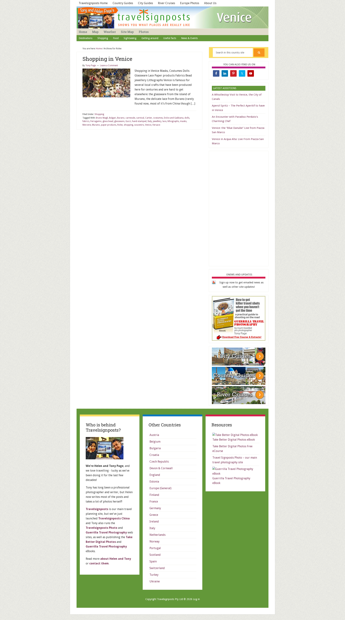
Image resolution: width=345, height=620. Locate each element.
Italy (150, 121)
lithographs (173, 121)
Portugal (155, 548)
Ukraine (155, 581)
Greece (154, 515)
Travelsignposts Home (93, 3)
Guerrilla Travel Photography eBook (231, 481)
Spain (153, 561)
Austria (154, 435)
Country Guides (123, 3)
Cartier (148, 118)
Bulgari (112, 118)
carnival (140, 118)
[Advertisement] (239, 208)
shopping (128, 125)
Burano (121, 118)
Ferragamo (96, 121)
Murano (96, 125)
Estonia (154, 481)
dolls (187, 118)
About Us (210, 3)
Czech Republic (159, 461)
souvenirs (139, 125)
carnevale (130, 118)
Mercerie (86, 125)
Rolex (120, 125)
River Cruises (166, 3)
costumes (158, 118)
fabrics (85, 121)
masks (183, 121)
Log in (196, 599)
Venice (148, 125)
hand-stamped (139, 121)
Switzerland (157, 568)
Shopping (99, 114)
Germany (155, 508)
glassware (119, 121)
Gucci (128, 121)
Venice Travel (172, 17)
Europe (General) (160, 488)
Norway (155, 541)
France (154, 501)
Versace (156, 125)
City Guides (145, 3)
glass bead (108, 121)
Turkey (154, 574)
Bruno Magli (102, 118)
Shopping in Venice (107, 58)
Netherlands (157, 535)
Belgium (155, 441)
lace (164, 121)
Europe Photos (189, 3)
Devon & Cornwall (161, 468)
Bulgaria (155, 448)
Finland (154, 495)
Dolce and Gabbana (173, 118)
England (155, 475)
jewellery (157, 121)
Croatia (154, 455)
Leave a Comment (109, 65)
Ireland (154, 521)
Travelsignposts (97, 509)
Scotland (155, 554)
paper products (108, 125)
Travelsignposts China (114, 518)
